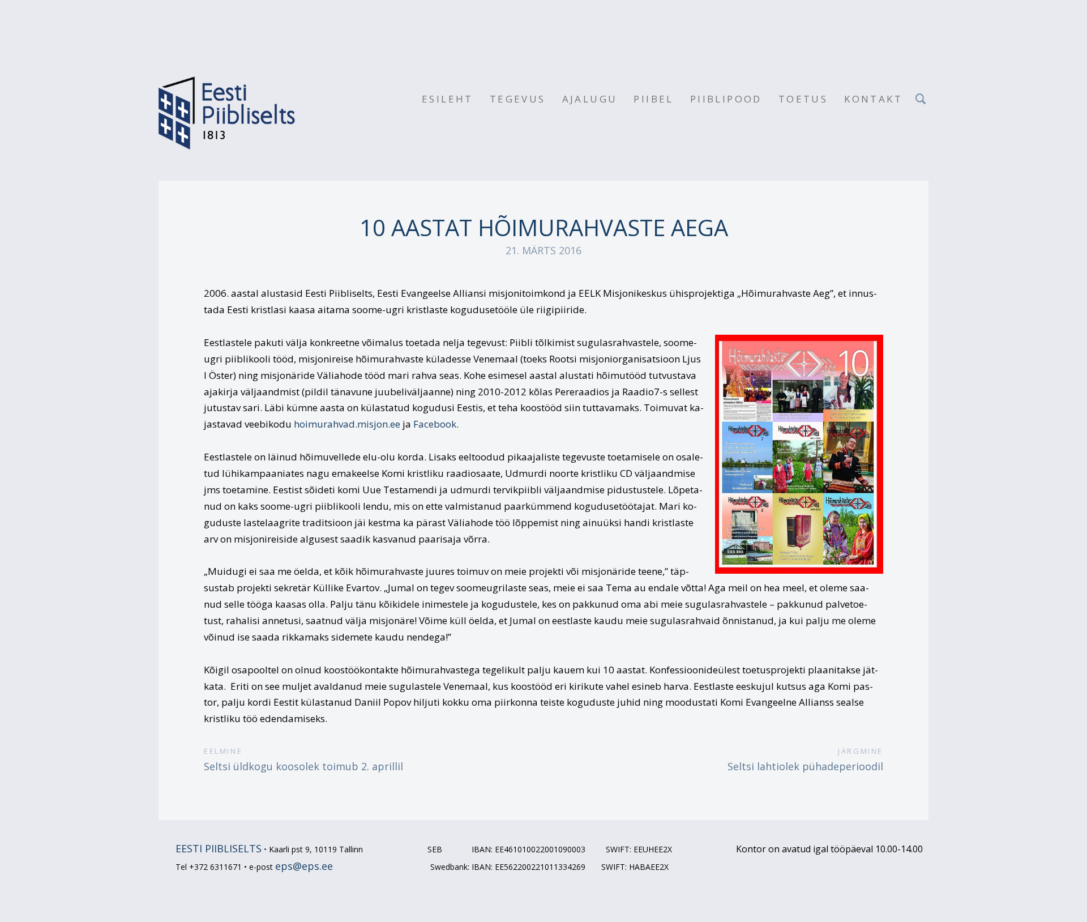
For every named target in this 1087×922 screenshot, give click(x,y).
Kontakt (873, 98)
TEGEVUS (518, 98)
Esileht (447, 98)
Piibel (653, 98)
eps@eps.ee (304, 866)
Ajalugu (590, 98)
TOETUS (803, 98)
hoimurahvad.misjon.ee (347, 423)
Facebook (434, 423)
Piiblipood (726, 98)
